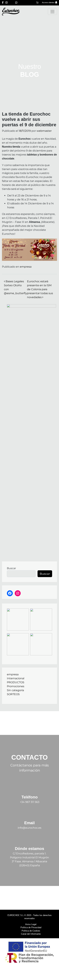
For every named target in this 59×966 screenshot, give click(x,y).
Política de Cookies (31, 931)
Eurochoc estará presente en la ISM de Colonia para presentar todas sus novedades (40, 289)
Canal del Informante (31, 934)
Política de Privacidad (30, 927)
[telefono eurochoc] (11, 2)
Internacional (15, 678)
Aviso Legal (30, 924)
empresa (25, 266)
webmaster (44, 130)
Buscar (11, 568)
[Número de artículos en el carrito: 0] (37, 2)
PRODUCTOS (15, 682)
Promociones (15, 686)
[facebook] (2, 2)
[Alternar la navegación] (52, 11)
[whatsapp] (16, 2)
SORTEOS (13, 694)
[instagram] (6, 2)
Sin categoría (15, 690)
